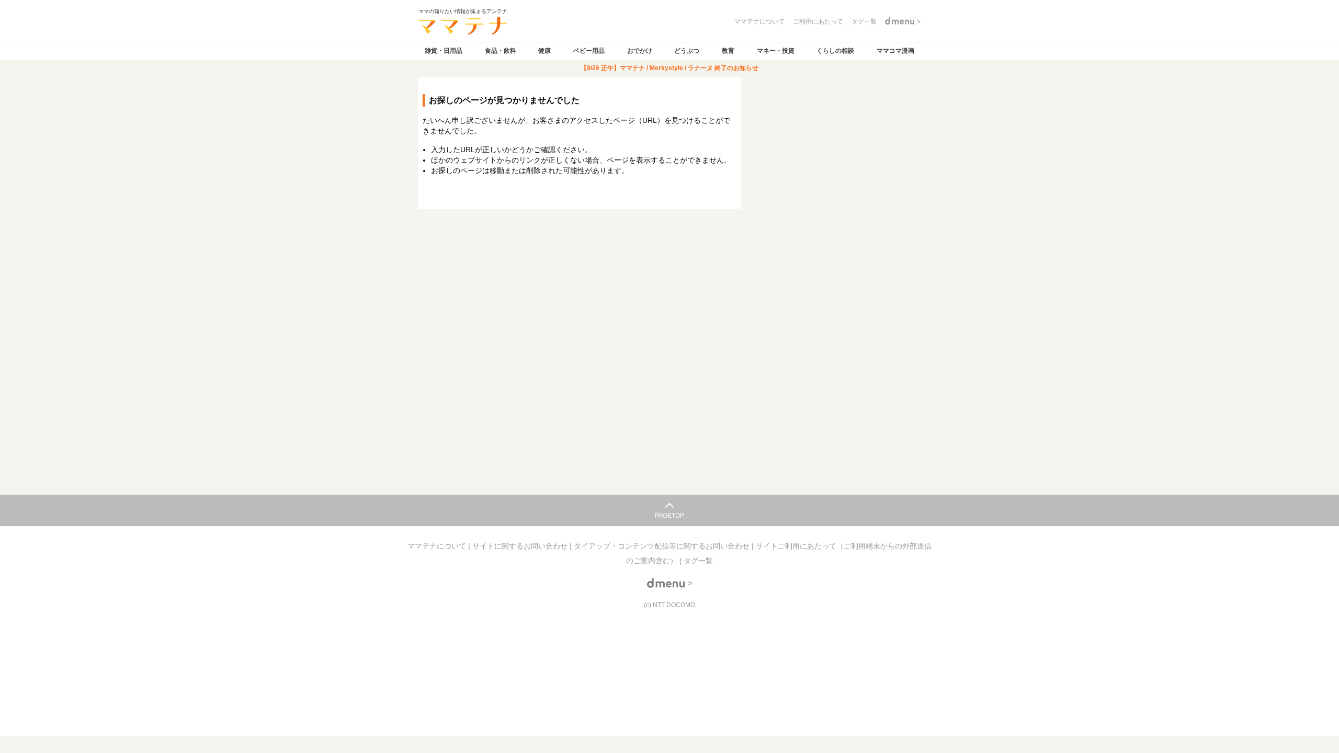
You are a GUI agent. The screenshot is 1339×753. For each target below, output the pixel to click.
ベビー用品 (589, 50)
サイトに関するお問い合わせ (521, 546)
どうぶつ (686, 50)
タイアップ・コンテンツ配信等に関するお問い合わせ (663, 546)
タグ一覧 (698, 560)
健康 (544, 50)
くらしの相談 (835, 50)
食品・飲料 (500, 50)
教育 (728, 50)
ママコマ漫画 (895, 50)
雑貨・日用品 (443, 50)
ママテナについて (437, 546)
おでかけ (639, 50)
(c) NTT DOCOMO (669, 605)
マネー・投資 (776, 50)
